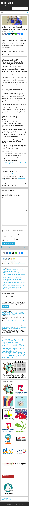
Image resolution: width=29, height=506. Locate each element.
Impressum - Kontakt (6, 499)
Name (4, 213)
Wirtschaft (14, 185)
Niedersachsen (4, 349)
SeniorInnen (23, 352)
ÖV (12, 357)
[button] (3, 34)
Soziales (9, 354)
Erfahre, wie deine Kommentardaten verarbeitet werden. (13, 247)
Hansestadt (18, 342)
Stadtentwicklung (19, 354)
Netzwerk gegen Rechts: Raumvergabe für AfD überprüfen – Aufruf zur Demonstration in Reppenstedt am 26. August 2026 (13, 287)
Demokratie (4, 340)
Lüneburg (5, 183)
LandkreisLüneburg (19, 345)
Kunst (12, 345)
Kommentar (5, 197)
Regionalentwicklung (7, 352)
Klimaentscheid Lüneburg (7, 327)
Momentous (20, 504)
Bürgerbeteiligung (20, 339)
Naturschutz (22, 348)
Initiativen (5, 344)
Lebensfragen (4, 346)
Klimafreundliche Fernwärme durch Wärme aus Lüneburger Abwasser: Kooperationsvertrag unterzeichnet (13, 279)
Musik (10, 348)
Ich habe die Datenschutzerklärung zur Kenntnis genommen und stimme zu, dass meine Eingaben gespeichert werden (15, 235)
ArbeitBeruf (6, 185)
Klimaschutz (6, 345)
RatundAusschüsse (8, 351)
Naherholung (15, 348)
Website (4, 224)
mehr (11, 240)
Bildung (9, 185)
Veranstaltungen (12, 356)
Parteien (10, 349)
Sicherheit (4, 354)
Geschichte (4, 342)
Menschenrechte (22, 346)
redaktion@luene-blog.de (8, 173)
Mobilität (5, 348)
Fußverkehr (24, 340)
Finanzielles (18, 340)
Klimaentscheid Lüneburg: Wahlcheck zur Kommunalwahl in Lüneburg (13, 321)
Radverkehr (16, 349)
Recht (16, 351)
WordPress (13, 504)
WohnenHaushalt (6, 357)
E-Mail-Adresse (6, 218)
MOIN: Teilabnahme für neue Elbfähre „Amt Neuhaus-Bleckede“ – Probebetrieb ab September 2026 (14, 274)
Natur (18, 348)
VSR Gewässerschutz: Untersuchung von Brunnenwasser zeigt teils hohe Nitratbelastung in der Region (13, 313)
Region (9, 183)
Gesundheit (10, 342)
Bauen (9, 339)
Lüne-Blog (7, 2)
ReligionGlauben (14, 352)
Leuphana (10, 346)
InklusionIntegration (14, 344)
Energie (8, 340)
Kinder (24, 344)
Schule (19, 352)
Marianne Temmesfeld (7, 312)
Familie (12, 340)
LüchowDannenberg (15, 346)
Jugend (20, 344)
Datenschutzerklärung (7, 498)
